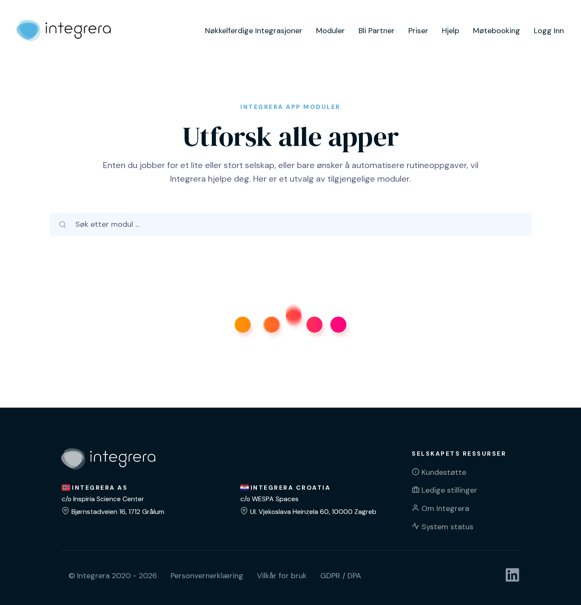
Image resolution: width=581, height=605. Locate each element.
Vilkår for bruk (282, 576)
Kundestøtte (444, 472)
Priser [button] (418, 31)
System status (447, 527)
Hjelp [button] (450, 31)
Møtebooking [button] (496, 31)
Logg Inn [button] (549, 31)
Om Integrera (445, 508)
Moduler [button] (330, 31)
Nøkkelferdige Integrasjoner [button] (253, 31)
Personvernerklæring (207, 576)
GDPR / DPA (340, 576)
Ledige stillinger (449, 490)
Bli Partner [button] (377, 31)
